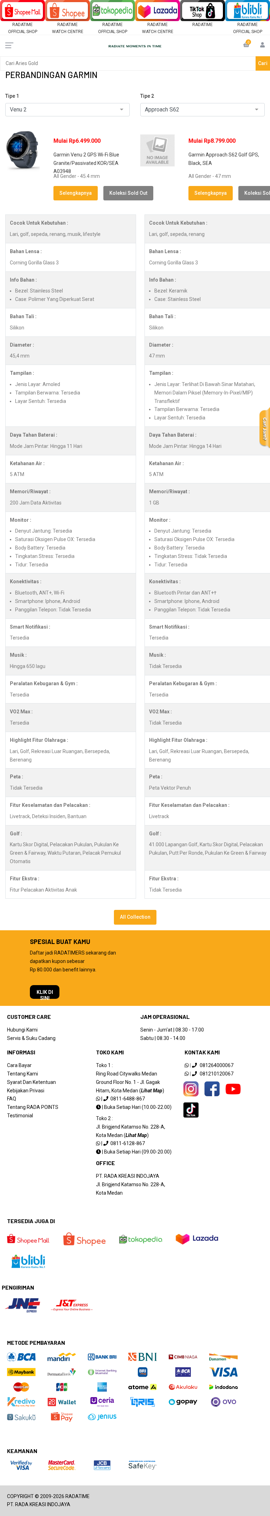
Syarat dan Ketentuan (31, 1082)
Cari (263, 63)
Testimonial (20, 1115)
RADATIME (202, 24)
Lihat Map (151, 1090)
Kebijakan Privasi (25, 1090)
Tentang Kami (22, 1074)
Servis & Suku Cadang (31, 1038)
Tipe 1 (12, 96)
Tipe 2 (147, 96)
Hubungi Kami (22, 1030)
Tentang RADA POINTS (32, 1107)
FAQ (11, 1098)
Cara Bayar (19, 1065)
